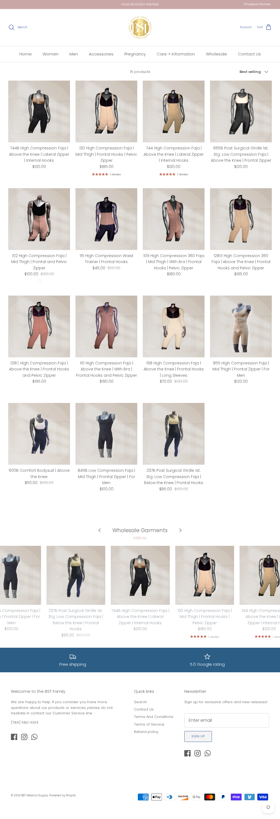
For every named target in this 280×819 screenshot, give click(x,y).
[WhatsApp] (34, 737)
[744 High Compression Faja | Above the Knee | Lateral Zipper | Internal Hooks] (174, 111)
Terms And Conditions (153, 716)
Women (51, 54)
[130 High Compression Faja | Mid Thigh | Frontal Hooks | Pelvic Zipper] (106, 111)
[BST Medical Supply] (140, 27)
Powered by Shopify (62, 795)
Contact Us (249, 54)
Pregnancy (135, 54)
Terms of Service (149, 724)
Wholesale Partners (257, 4)
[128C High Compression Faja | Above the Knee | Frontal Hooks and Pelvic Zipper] (39, 326)
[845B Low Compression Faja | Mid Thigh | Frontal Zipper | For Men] (106, 434)
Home (25, 54)
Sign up (198, 736)
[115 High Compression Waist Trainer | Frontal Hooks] (106, 219)
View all (140, 538)
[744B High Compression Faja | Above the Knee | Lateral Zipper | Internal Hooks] (39, 111)
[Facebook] (14, 737)
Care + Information (176, 54)
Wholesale (216, 54)
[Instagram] (24, 737)
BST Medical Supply (34, 795)
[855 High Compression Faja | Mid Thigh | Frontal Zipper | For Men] (241, 326)
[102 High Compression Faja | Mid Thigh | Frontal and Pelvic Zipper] (39, 219)
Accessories (101, 54)
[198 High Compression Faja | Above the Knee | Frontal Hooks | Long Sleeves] (174, 326)
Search (140, 702)
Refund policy (146, 731)
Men (73, 54)
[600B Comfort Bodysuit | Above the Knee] (39, 434)
